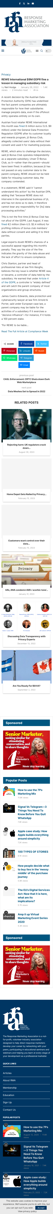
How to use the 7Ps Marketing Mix (30, 791)
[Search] (41, 51)
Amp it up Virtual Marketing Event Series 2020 (33, 918)
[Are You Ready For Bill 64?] (26, 667)
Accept (41, 1207)
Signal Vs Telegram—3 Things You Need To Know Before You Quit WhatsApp (32, 812)
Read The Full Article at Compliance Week (24, 331)
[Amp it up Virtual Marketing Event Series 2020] (9, 916)
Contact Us (9, 1109)
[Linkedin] (28, 3)
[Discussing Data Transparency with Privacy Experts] (26, 617)
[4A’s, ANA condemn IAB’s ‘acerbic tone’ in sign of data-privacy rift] (26, 571)
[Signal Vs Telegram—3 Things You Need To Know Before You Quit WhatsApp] (9, 809)
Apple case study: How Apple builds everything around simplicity (33, 835)
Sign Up (7, 1102)
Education (8, 1095)
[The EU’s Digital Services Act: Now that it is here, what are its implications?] (9, 892)
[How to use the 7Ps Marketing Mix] (9, 792)
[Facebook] (19, 3)
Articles (7, 1073)
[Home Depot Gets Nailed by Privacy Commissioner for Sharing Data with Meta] (26, 475)
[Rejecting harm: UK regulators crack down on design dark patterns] (26, 426)
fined (22, 126)
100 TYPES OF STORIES (33, 851)
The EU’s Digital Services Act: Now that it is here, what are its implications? (34, 895)
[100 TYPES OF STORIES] (9, 854)
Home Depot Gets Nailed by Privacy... (26, 494)
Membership (10, 1087)
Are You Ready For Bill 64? (26, 685)
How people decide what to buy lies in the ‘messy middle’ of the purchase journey (33, 871)
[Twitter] (24, 3)
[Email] (33, 3)
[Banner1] (26, 750)
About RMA (9, 1080)
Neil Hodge (10, 87)
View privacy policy (27, 1211)
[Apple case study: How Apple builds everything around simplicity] (9, 833)
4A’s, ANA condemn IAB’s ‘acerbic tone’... (26, 590)
